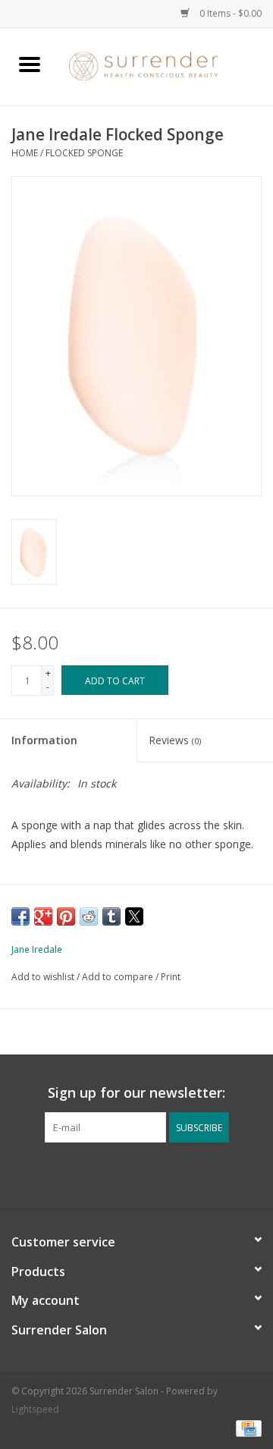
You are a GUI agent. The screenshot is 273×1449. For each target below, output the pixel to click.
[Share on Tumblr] (111, 916)
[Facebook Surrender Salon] (123, 1173)
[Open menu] (29, 64)
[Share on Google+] (43, 916)
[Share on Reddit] (89, 916)
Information (44, 740)
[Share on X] (134, 916)
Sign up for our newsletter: (136, 1093)
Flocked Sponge (84, 152)
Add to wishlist (44, 976)
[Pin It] (66, 916)
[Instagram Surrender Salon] (150, 1173)
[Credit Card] (246, 1428)
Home (24, 152)
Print (170, 976)
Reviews (175, 740)
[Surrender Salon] (166, 65)
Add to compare (118, 976)
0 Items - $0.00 (229, 13)
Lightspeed (35, 1409)
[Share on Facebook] (20, 916)
